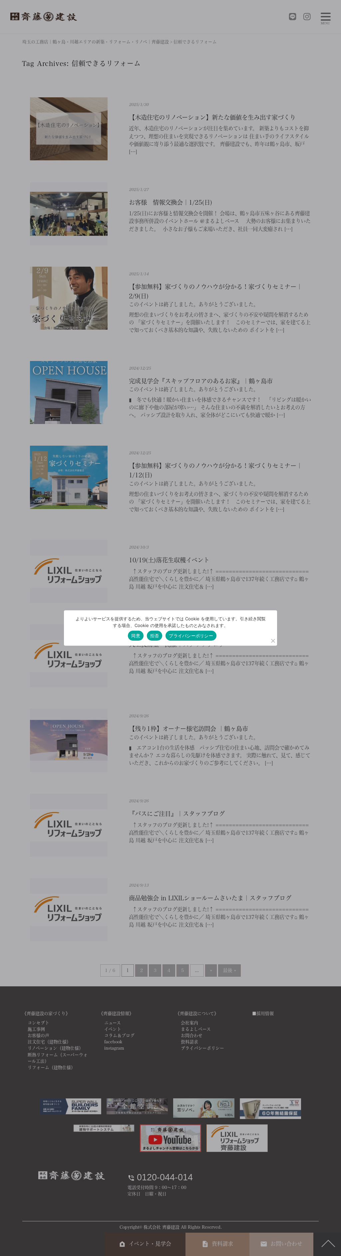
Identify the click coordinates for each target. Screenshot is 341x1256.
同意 (135, 635)
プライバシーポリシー (191, 635)
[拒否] (272, 640)
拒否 (154, 635)
